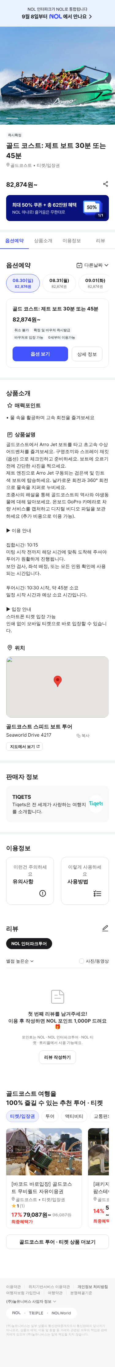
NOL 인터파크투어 (29, 943)
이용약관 (13, 1286)
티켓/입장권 (22, 1116)
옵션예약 (14, 240)
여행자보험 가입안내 (23, 1292)
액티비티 (74, 1116)
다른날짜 (93, 265)
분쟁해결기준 (81, 1292)
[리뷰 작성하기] (105, 928)
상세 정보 (87, 354)
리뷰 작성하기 (57, 1057)
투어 (50, 1116)
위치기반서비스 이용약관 (49, 1286)
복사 (86, 735)
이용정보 (72, 240)
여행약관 (55, 1292)
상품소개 (43, 240)
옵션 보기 (40, 354)
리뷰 (100, 240)
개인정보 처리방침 (93, 1286)
